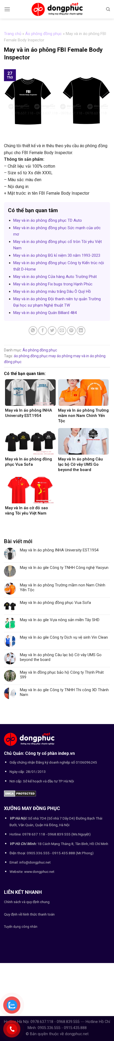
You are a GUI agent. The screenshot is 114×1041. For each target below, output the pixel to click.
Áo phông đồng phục (43, 33)
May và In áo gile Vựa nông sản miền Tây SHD (59, 619)
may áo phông (60, 356)
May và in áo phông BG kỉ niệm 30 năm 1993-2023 (56, 255)
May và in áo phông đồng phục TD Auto (47, 220)
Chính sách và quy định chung (27, 902)
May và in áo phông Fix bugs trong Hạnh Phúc (53, 284)
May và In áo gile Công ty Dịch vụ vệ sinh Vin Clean (64, 637)
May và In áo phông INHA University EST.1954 (59, 550)
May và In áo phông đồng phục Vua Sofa (55, 602)
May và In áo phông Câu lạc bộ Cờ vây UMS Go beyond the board (61, 657)
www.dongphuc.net (39, 871)
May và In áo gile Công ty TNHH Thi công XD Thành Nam (64, 692)
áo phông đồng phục (31, 356)
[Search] (108, 9)
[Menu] (7, 9)
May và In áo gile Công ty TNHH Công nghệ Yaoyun (64, 567)
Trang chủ (12, 33)
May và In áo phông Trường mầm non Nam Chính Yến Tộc (62, 587)
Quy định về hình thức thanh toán (29, 914)
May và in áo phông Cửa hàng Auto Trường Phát (55, 276)
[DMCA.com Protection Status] (20, 793)
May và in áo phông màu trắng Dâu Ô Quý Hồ (52, 291)
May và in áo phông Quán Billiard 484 (45, 312)
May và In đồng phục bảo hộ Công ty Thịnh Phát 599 (62, 675)
